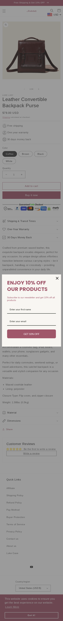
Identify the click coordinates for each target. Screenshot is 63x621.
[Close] (57, 278)
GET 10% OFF (31, 333)
